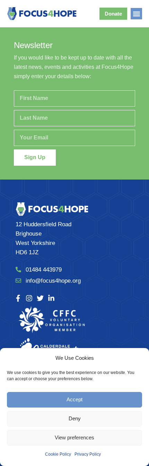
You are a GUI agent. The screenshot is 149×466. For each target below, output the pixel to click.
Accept (74, 399)
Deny (75, 418)
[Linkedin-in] (51, 298)
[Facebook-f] (18, 298)
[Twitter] (40, 298)
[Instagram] (29, 298)
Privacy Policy (87, 454)
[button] (136, 13)
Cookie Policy (58, 454)
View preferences (74, 437)
